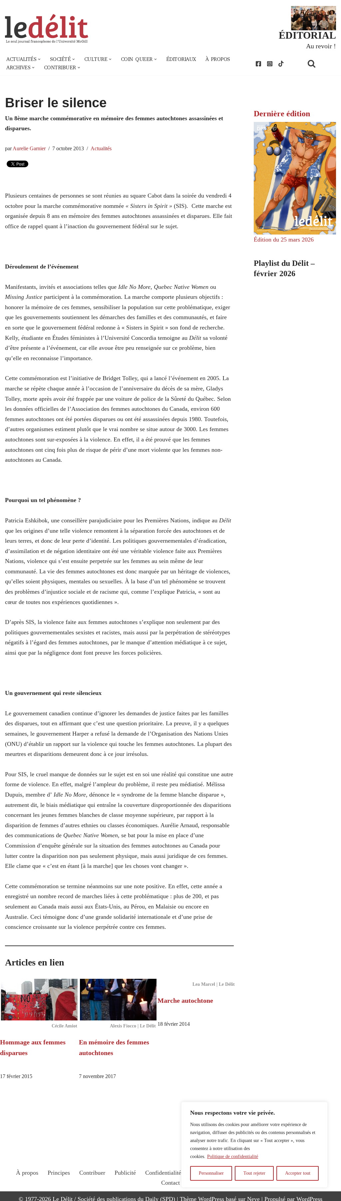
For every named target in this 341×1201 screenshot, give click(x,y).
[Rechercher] (320, 63)
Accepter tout (297, 1173)
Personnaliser (211, 1173)
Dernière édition (282, 113)
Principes (59, 1172)
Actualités (101, 149)
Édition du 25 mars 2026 (284, 239)
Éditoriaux (181, 59)
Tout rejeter (254, 1173)
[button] (39, 59)
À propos (217, 59)
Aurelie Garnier (29, 149)
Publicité (125, 1172)
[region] (254, 1145)
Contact (170, 1182)
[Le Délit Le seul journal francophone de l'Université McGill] (46, 29)
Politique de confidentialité (232, 1156)
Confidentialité (163, 1172)
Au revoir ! (321, 46)
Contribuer (92, 1172)
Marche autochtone (185, 1000)
